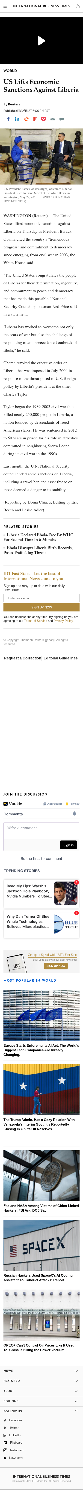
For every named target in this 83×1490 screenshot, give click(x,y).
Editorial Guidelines (61, 658)
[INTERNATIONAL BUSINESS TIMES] (41, 7)
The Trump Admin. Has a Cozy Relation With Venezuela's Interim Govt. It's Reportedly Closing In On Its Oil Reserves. (39, 1124)
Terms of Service (35, 621)
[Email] (52, 119)
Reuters (14, 104)
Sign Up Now (56, 966)
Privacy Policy (63, 621)
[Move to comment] (61, 119)
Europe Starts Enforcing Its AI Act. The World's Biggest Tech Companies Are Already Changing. (41, 1050)
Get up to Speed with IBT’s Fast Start (52, 955)
